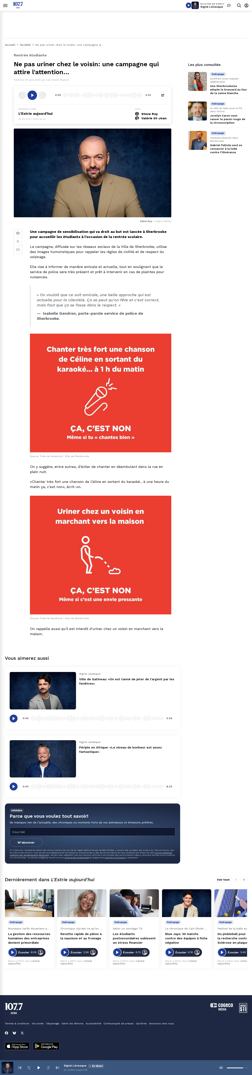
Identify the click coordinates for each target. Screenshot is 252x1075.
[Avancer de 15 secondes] (42, 95)
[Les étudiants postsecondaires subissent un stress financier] (134, 903)
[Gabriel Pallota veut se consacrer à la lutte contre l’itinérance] (197, 140)
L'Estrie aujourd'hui (36, 113)
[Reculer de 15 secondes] (22, 95)
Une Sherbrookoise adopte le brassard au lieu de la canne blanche (228, 89)
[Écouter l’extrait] (32, 95)
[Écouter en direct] (188, 5)
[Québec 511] (243, 1012)
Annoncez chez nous (161, 1023)
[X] (22, 1033)
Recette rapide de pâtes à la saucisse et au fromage (81, 936)
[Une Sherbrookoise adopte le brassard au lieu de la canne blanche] (197, 81)
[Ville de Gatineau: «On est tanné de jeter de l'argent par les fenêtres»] (43, 690)
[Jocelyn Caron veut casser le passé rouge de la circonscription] (197, 111)
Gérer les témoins (72, 1023)
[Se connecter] (246, 5)
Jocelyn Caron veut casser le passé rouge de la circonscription (227, 119)
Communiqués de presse (118, 1023)
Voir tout (223, 879)
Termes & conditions (17, 1023)
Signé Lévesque (211, 6)
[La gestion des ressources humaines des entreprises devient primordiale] (29, 903)
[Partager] (163, 95)
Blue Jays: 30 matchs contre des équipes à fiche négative (186, 938)
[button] (20, 1068)
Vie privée (38, 1023)
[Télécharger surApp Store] (17, 1046)
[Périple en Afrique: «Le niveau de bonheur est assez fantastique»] (43, 758)
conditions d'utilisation (115, 858)
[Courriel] (18, 250)
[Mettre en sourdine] (221, 1067)
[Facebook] (18, 233)
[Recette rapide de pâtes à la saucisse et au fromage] (82, 903)
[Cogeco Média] (221, 1009)
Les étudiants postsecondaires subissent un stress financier (134, 938)
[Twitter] (18, 241)
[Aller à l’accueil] (18, 7)
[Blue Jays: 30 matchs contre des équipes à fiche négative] (186, 903)
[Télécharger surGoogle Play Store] (46, 1046)
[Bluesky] (14, 1033)
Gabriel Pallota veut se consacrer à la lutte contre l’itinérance (226, 148)
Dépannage (52, 1023)
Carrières (141, 1023)
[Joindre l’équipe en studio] (229, 5)
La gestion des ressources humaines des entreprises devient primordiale (29, 938)
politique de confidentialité (76, 858)
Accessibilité (93, 1023)
